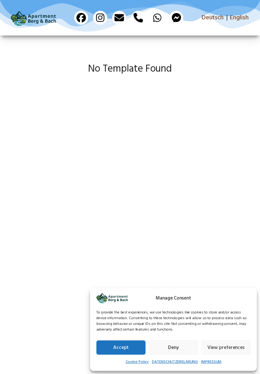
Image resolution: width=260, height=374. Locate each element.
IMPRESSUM (211, 362)
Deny (173, 347)
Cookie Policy (137, 362)
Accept (121, 347)
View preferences (225, 347)
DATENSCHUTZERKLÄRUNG (175, 362)
